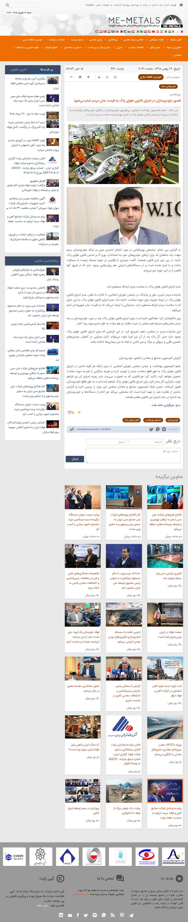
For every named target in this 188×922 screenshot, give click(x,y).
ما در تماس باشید (80, 894)
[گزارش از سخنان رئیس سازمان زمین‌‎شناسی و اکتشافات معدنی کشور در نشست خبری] (124, 669)
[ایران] (161, 31)
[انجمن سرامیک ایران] (41, 856)
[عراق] (145, 31)
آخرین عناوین (19, 69)
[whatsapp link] (158, 430)
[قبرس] (177, 31)
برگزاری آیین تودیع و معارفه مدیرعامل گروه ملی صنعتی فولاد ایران (34, 83)
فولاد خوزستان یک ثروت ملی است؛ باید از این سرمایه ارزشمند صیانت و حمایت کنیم (82, 637)
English (90, 5)
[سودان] (133, 31)
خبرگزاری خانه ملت (163, 405)
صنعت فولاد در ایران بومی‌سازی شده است (170, 634)
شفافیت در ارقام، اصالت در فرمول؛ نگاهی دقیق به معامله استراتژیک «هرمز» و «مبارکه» (33, 239)
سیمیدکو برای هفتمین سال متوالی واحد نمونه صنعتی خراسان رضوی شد (33, 355)
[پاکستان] (165, 31)
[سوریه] (108, 31)
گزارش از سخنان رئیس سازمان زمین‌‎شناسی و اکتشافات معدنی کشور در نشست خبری (126, 693)
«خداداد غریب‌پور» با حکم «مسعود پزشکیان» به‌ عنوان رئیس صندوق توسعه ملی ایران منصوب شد (125, 580)
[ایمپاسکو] (67, 856)
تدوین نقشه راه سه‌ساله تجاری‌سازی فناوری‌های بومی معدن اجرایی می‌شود (124, 637)
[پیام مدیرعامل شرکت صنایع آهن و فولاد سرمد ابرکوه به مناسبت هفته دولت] (165, 791)
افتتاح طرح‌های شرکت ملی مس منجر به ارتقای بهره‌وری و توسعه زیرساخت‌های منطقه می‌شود (165, 522)
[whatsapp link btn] (104, 915)
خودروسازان (173, 420)
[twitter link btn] (86, 916)
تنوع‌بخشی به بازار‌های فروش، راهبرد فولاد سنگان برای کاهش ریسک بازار (35, 275)
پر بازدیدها (46, 69)
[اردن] (125, 31)
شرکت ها (164, 5)
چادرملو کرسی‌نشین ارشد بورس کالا (28, 326)
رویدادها (135, 5)
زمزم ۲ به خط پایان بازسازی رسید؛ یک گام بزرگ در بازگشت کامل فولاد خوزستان (33, 127)
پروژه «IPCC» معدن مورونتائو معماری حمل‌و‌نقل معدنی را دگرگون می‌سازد (166, 750)
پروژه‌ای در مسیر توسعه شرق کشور (83, 810)
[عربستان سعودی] (112, 31)
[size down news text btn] (71, 77)
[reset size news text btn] (80, 77)
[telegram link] (164, 430)
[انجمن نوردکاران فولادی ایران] (146, 856)
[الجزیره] (173, 31)
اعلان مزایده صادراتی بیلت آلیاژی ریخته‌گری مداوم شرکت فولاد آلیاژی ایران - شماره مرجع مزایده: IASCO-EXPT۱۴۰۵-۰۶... (124, 754)
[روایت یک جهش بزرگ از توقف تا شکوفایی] (124, 791)
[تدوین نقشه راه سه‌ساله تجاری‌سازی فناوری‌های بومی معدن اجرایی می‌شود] (124, 615)
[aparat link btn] (122, 915)
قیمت (173, 5)
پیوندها (126, 5)
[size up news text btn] (88, 77)
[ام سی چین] (14, 856)
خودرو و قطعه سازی (151, 77)
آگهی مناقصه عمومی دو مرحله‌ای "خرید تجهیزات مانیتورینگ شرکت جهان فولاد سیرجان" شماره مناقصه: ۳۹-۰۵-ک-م (33, 203)
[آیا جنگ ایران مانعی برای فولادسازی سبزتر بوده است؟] (83, 727)
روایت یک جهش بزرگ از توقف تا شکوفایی (126, 810)
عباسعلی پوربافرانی (153, 420)
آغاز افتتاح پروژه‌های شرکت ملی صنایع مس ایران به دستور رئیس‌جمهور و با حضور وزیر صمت (124, 522)
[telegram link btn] (131, 916)
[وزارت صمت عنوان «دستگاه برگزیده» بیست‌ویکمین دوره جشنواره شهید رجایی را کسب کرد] (83, 497)
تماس (98, 5)
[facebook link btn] (78, 915)
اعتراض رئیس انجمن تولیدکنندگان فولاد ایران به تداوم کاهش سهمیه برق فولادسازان (33, 427)
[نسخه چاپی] (99, 77)
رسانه (145, 5)
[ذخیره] (115, 77)
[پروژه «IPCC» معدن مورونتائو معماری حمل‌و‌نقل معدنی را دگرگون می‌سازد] (165, 727)
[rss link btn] (113, 915)
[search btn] (7, 5)
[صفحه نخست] (181, 4)
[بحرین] (181, 31)
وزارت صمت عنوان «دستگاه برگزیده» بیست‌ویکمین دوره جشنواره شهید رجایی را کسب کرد (83, 522)
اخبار (154, 5)
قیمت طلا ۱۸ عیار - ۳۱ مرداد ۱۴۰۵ (27, 114)
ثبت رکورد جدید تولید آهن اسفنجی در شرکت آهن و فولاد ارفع (167, 691)
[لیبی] (141, 31)
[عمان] (129, 31)
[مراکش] (153, 31)
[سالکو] (173, 856)
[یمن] (100, 31)
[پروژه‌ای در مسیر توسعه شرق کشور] (83, 791)
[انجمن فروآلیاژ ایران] (120, 856)
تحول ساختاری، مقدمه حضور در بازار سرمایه (83, 688)
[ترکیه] (104, 31)
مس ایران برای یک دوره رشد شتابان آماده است (36, 103)
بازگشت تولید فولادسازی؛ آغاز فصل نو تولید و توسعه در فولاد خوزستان (33, 187)
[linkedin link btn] (61, 915)
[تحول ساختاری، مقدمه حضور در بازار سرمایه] (83, 669)
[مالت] (137, 31)
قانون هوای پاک (131, 420)
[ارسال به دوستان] (107, 77)
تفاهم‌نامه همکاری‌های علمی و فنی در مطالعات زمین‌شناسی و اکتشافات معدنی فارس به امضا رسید (82, 580)
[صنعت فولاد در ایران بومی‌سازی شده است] (165, 615)
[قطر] (121, 31)
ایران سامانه (42, 906)
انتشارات (117, 5)
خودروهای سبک (168, 86)
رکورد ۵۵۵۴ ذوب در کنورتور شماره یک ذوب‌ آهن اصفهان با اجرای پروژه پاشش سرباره (33, 145)
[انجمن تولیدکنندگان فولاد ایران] (93, 856)
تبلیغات (105, 5)
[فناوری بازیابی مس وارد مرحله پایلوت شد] (165, 556)
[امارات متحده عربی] (96, 31)
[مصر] (169, 31)
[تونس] (116, 31)
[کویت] (149, 31)
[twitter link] (151, 430)
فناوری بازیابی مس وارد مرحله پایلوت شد (169, 576)
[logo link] (146, 23)
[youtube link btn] (70, 916)
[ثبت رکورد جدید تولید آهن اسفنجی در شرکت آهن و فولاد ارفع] (165, 669)
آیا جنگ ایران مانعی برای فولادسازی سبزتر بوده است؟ (83, 747)
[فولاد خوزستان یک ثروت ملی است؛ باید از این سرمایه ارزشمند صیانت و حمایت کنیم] (83, 615)
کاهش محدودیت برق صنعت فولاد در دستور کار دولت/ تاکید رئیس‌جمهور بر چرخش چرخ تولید (33, 293)
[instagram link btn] (95, 915)
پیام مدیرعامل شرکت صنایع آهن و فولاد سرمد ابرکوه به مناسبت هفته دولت (166, 813)
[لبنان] (157, 31)
